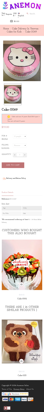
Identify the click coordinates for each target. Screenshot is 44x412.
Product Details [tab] (7, 192)
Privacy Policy (19, 389)
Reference (5, 199)
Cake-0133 (22, 376)
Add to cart (13, 165)
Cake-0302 (22, 299)
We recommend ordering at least (15, 219)
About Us (30, 389)
